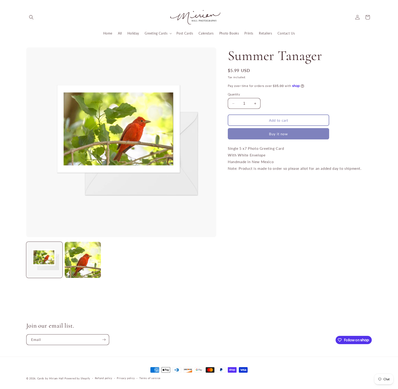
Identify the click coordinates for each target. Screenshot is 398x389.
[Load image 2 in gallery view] (83, 260)
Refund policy (103, 378)
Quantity (234, 94)
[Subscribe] (104, 339)
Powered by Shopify (77, 378)
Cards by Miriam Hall (50, 378)
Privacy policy (126, 378)
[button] (31, 17)
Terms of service (150, 378)
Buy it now (278, 134)
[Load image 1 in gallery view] (44, 260)
